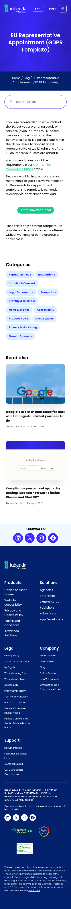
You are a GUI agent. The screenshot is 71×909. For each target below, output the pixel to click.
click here (34, 890)
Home (16, 78)
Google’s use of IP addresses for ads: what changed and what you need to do (35, 416)
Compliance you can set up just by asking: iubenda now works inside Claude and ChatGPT (33, 492)
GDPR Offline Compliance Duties (29, 167)
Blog (26, 78)
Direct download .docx (36, 210)
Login (52, 8)
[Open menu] (63, 8)
